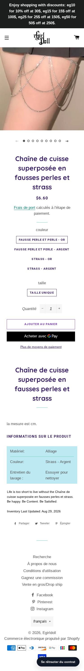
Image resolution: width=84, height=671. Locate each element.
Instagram (44, 609)
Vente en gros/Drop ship (42, 584)
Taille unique (42, 292)
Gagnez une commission (42, 578)
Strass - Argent (41, 268)
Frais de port (24, 207)
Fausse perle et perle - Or (42, 239)
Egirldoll (49, 633)
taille (42, 283)
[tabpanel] (42, 88)
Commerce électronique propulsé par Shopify (42, 638)
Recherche (42, 557)
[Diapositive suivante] (67, 141)
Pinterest (44, 602)
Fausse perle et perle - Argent (41, 249)
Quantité (29, 309)
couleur (42, 230)
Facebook (44, 595)
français (40, 621)
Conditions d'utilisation (42, 571)
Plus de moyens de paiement (41, 347)
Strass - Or (42, 259)
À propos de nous (42, 564)
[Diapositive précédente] (17, 141)
